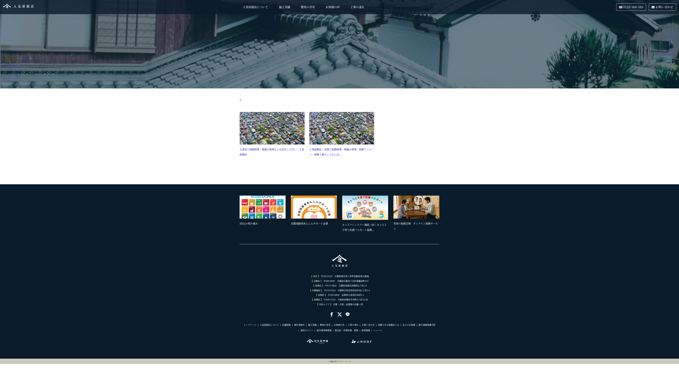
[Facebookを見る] (331, 314)
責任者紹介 (299, 325)
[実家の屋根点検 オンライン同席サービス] (416, 207)
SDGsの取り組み (249, 223)
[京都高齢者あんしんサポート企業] (314, 207)
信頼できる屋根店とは (388, 325)
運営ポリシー (307, 330)
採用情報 (366, 330)
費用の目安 (308, 7)
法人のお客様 (408, 325)
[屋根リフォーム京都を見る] (317, 341)
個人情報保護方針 (427, 325)
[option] (342, 215)
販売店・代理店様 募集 (346, 330)
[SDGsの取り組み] (263, 207)
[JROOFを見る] (361, 341)
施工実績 (284, 7)
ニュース (377, 330)
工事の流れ (357, 7)
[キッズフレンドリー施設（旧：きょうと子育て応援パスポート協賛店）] (365, 208)
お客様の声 (333, 7)
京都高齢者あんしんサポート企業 (309, 223)
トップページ (250, 325)
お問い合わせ (368, 325)
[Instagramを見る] (347, 314)
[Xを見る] (339, 314)
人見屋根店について (255, 7)
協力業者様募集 (324, 330)
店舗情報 (286, 325)
